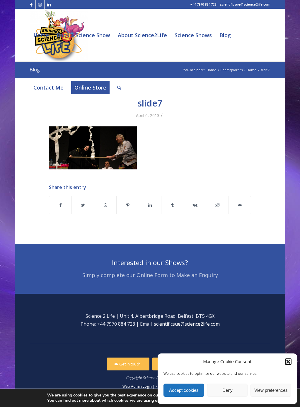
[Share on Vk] (195, 205)
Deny (227, 390)
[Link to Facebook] (31, 4)
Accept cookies (184, 390)
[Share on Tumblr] (172, 205)
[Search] (119, 87)
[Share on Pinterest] (128, 205)
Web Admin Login (137, 386)
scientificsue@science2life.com (187, 324)
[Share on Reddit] (217, 205)
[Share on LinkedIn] (150, 205)
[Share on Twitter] (83, 205)
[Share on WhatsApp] (105, 205)
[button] (288, 362)
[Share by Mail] (240, 205)
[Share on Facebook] (60, 205)
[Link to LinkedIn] (49, 4)
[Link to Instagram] (40, 4)
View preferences (271, 390)
